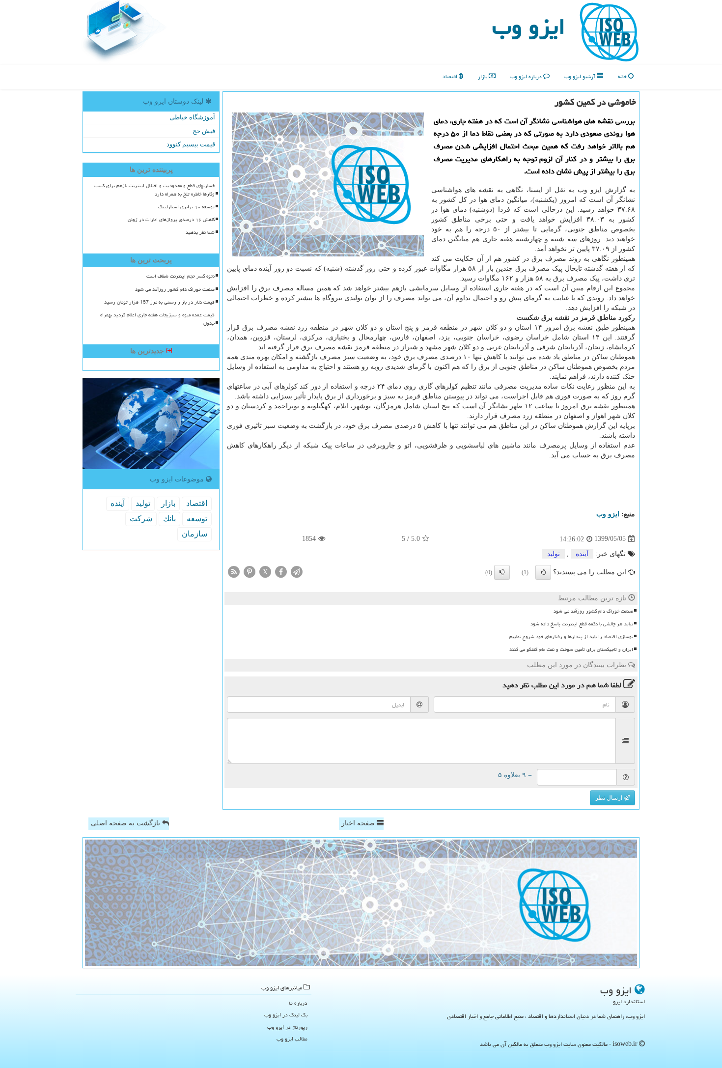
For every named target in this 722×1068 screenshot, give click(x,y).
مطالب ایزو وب (292, 1039)
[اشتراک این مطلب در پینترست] (249, 571)
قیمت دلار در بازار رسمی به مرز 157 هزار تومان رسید (159, 302)
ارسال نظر (609, 797)
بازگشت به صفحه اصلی (126, 823)
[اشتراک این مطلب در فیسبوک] (281, 571)
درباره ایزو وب (526, 76)
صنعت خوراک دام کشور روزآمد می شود (593, 611)
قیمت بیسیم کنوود (191, 144)
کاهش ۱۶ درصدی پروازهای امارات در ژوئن (171, 220)
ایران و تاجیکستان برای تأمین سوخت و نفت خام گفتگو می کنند (571, 649)
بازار (483, 76)
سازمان (194, 534)
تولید (553, 554)
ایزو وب (528, 26)
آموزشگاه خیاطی (192, 117)
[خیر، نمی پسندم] (502, 572)
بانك (169, 518)
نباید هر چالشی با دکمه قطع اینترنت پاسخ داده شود (581, 624)
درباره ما (298, 1003)
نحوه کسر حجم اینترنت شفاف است (180, 276)
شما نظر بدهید (200, 232)
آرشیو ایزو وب (580, 76)
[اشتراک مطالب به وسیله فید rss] (234, 571)
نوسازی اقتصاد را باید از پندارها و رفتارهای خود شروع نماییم (571, 637)
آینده (582, 554)
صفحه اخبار (359, 823)
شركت (141, 518)
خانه (623, 76)
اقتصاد (451, 76)
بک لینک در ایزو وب (285, 1015)
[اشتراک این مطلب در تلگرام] (297, 571)
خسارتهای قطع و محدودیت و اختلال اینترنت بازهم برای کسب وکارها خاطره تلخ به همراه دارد (154, 190)
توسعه (197, 518)
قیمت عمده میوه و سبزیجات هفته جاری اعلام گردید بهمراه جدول (157, 319)
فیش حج (204, 131)
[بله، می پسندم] (543, 572)
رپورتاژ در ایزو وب (287, 1027)
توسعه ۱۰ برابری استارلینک (186, 207)
